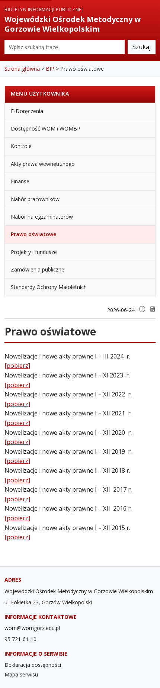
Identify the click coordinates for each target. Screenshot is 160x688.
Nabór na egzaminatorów (42, 216)
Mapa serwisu (21, 674)
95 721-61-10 (20, 639)
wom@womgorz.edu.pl (32, 627)
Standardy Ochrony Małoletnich (49, 286)
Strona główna (22, 68)
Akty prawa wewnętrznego (43, 163)
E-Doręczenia (27, 111)
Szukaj (141, 47)
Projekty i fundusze (34, 251)
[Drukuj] (153, 309)
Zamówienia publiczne (37, 269)
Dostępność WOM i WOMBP (45, 128)
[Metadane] (142, 309)
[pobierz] (17, 365)
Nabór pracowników (35, 199)
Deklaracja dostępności (32, 664)
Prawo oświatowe (33, 234)
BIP (50, 68)
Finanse (20, 181)
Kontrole (21, 146)
